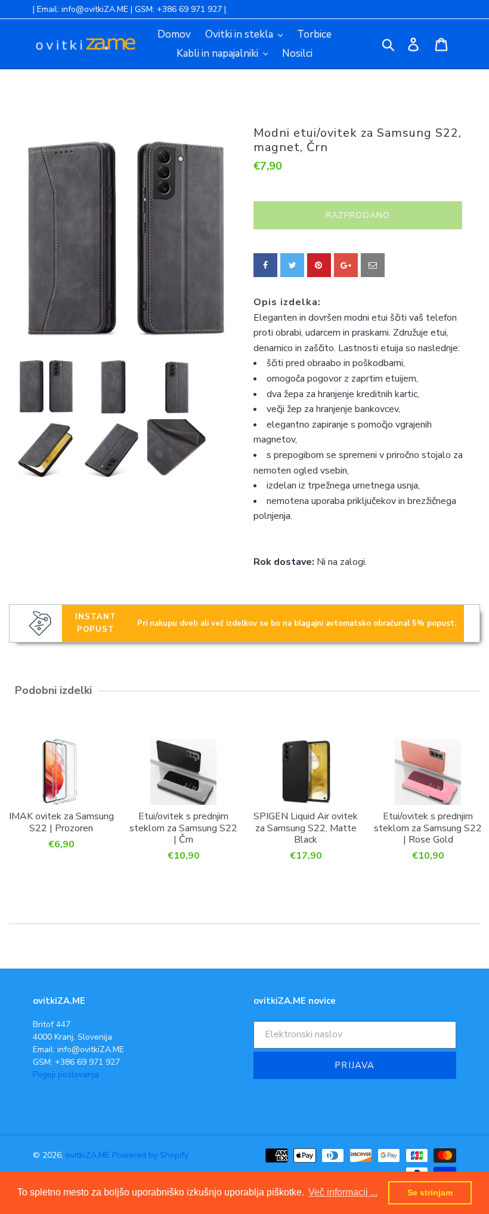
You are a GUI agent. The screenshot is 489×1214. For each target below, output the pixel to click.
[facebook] (265, 265)
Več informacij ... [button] (342, 1192)
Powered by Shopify (150, 1155)
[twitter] (292, 265)
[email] (373, 265)
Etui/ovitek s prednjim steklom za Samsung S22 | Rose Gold (428, 828)
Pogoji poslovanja (66, 1074)
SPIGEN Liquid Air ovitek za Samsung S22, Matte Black (305, 828)
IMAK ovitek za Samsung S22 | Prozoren (61, 822)
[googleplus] (346, 265)
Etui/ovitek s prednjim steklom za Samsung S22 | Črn (183, 828)
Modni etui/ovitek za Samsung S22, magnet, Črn (357, 140)
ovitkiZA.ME (88, 1155)
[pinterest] (319, 265)
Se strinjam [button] (430, 1192)
